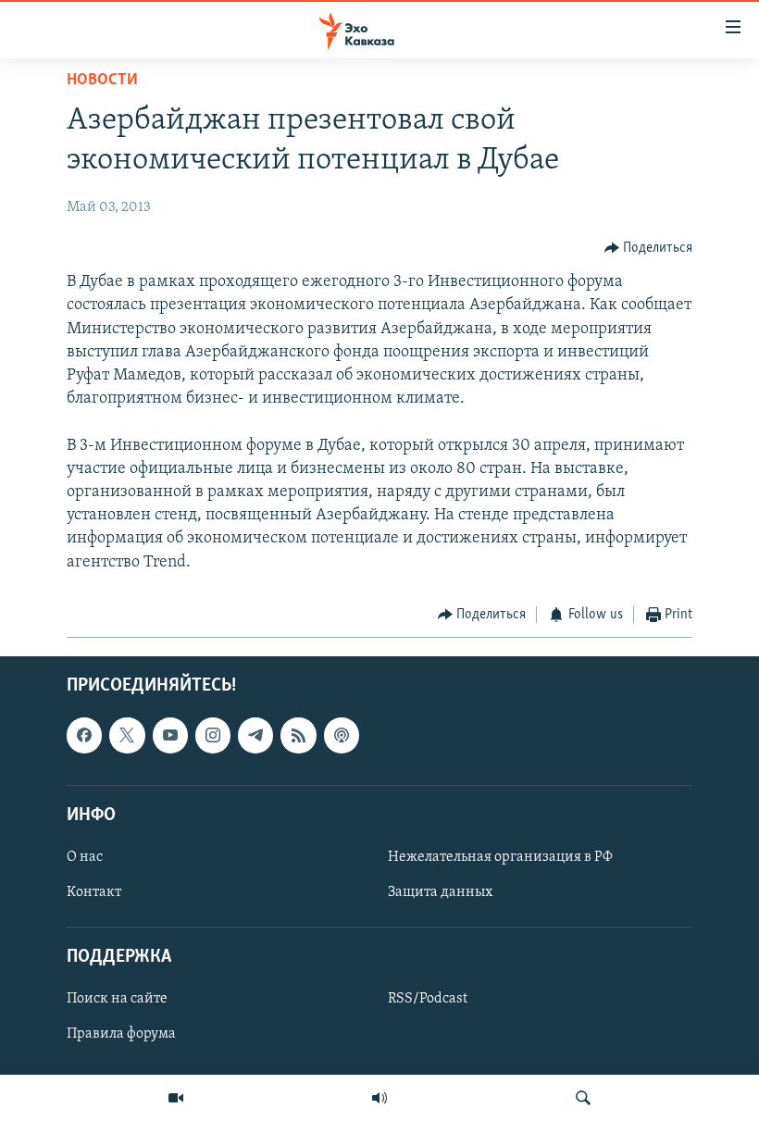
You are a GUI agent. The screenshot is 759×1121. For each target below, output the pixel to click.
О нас (85, 857)
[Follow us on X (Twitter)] (126, 736)
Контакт (94, 892)
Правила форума (121, 1035)
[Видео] (176, 1098)
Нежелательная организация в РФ (500, 857)
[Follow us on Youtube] (170, 736)
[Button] (648, 248)
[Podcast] (341, 736)
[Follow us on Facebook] (84, 736)
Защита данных (440, 892)
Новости (102, 80)
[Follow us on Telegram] (255, 736)
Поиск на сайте (117, 999)
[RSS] (298, 736)
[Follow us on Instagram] (212, 736)
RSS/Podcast (427, 999)
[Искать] (583, 1098)
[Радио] (379, 1098)
